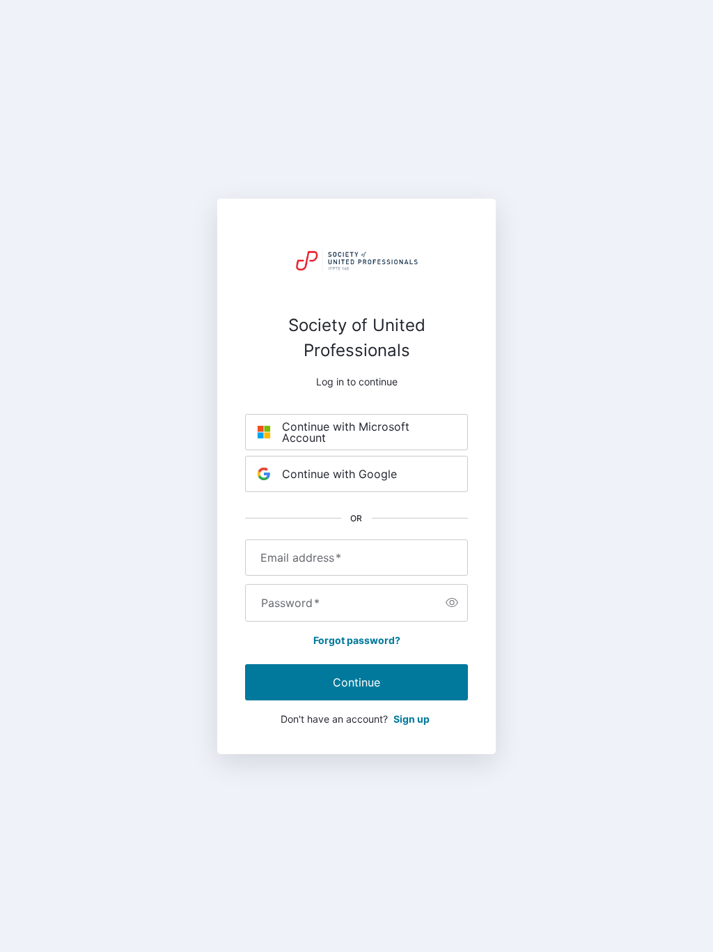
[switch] (452, 603)
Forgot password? (356, 640)
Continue (356, 682)
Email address (300, 557)
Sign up (411, 719)
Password (290, 603)
